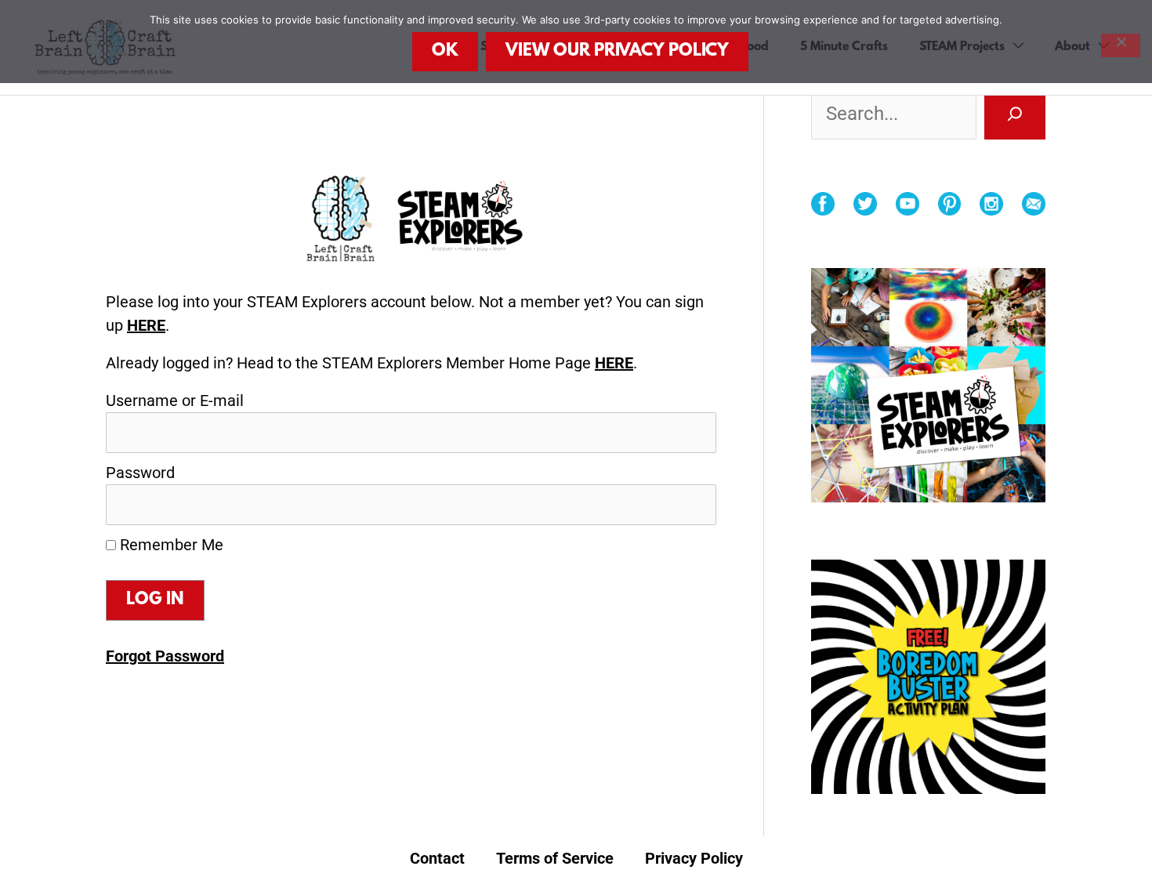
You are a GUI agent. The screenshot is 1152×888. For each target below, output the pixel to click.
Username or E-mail (175, 400)
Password (140, 472)
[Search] (1014, 114)
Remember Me (169, 544)
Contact (437, 858)
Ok (445, 51)
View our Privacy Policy (617, 51)
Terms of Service (555, 858)
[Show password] (682, 504)
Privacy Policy (694, 858)
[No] (1120, 45)
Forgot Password (165, 656)
